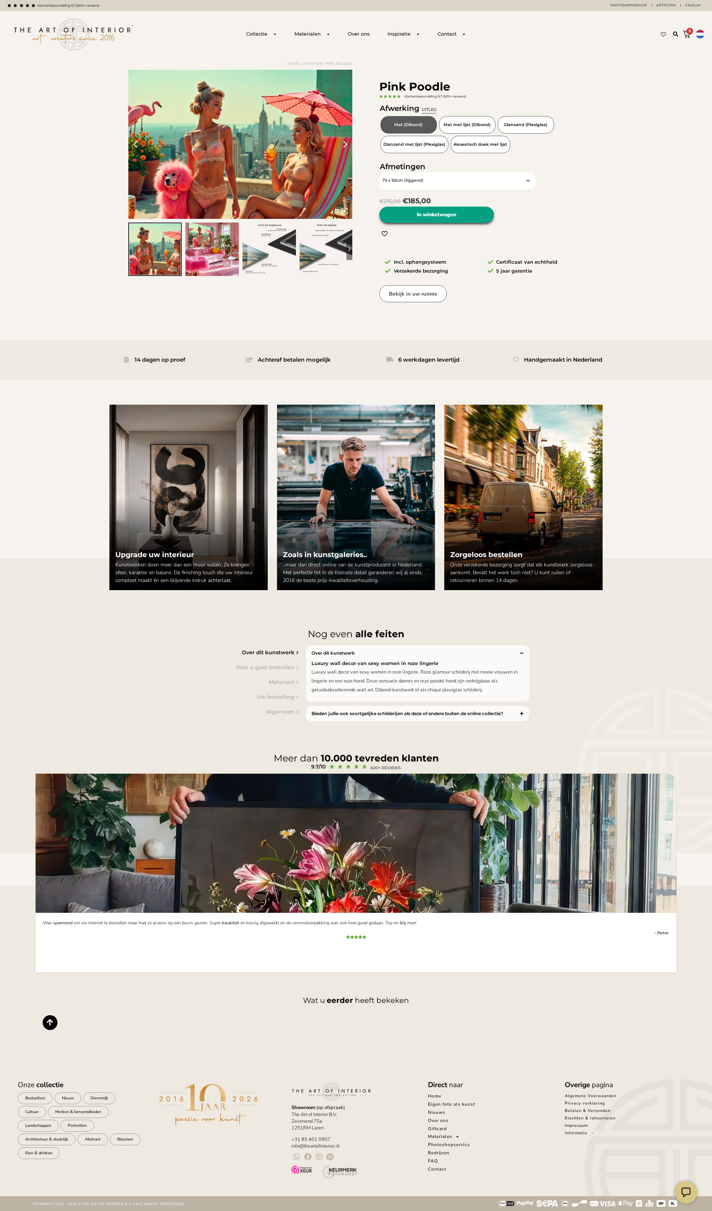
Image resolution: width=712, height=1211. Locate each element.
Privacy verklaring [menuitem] (585, 1103)
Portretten (77, 1125)
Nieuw (68, 1098)
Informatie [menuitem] (576, 1133)
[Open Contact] (464, 34)
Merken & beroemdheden (78, 1112)
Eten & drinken (38, 1153)
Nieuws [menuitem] (436, 1112)
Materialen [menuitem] (440, 1136)
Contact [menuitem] (437, 1169)
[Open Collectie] (275, 34)
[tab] (194, 652)
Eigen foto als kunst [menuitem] (451, 1104)
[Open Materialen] (328, 34)
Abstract (92, 1139)
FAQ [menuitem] (433, 1161)
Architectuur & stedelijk (46, 1139)
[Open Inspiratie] (418, 34)
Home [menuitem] (434, 1096)
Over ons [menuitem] (438, 1120)
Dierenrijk (99, 1098)
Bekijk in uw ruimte (413, 294)
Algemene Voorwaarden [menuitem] (590, 1096)
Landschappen (38, 1125)
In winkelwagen (436, 214)
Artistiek (312, 63)
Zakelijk (693, 5)
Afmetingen (402, 166)
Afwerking (408, 108)
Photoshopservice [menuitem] (449, 1145)
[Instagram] (319, 1157)
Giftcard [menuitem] (437, 1129)
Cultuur (32, 1112)
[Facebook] (308, 1157)
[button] (676, 34)
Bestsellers (35, 1098)
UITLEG (429, 109)
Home (293, 63)
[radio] (408, 124)
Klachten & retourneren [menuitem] (590, 1118)
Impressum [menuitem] (576, 1125)
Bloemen (125, 1139)
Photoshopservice (628, 5)
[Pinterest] (330, 1157)
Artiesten (666, 5)
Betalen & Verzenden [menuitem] (587, 1110)
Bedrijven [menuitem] (438, 1153)
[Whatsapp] (296, 1157)
